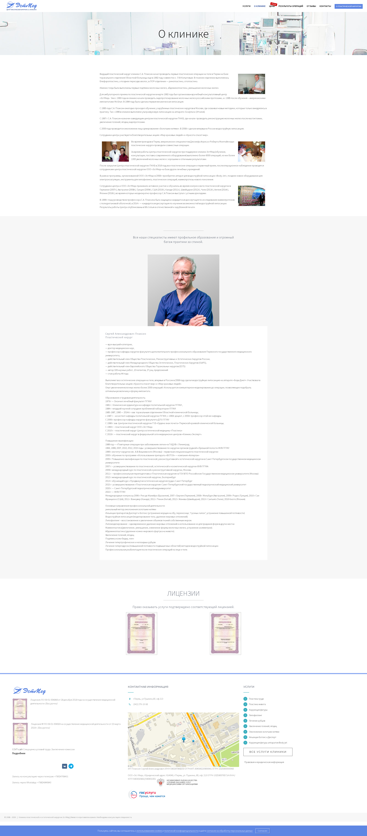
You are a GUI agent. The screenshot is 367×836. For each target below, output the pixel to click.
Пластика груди (256, 698)
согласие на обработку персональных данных (230, 830)
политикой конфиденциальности (181, 830)
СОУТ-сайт (17, 749)
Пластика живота (257, 704)
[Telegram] (71, 766)
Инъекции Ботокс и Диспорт (262, 737)
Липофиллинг (255, 715)
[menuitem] (248, 6)
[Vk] (64, 766)
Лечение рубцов (257, 720)
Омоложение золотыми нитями (264, 731)
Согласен (262, 830)
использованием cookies (149, 830)
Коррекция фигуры (258, 709)
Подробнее (18, 753)
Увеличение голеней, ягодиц (263, 726)
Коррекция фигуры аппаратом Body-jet (268, 742)
